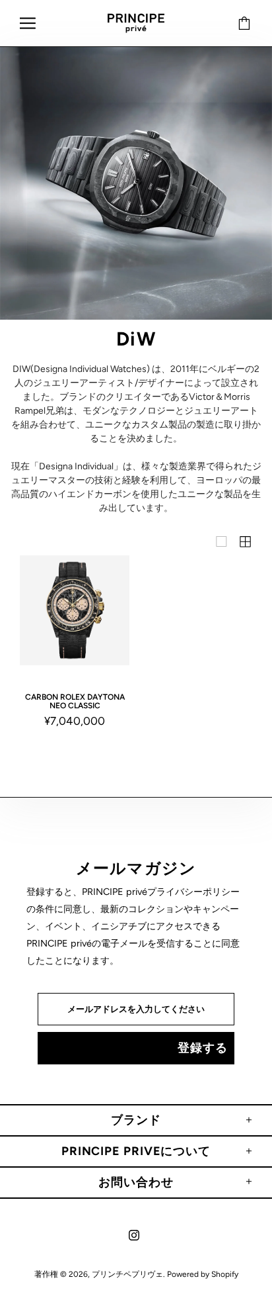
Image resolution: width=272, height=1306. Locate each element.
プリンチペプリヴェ (136, 23)
